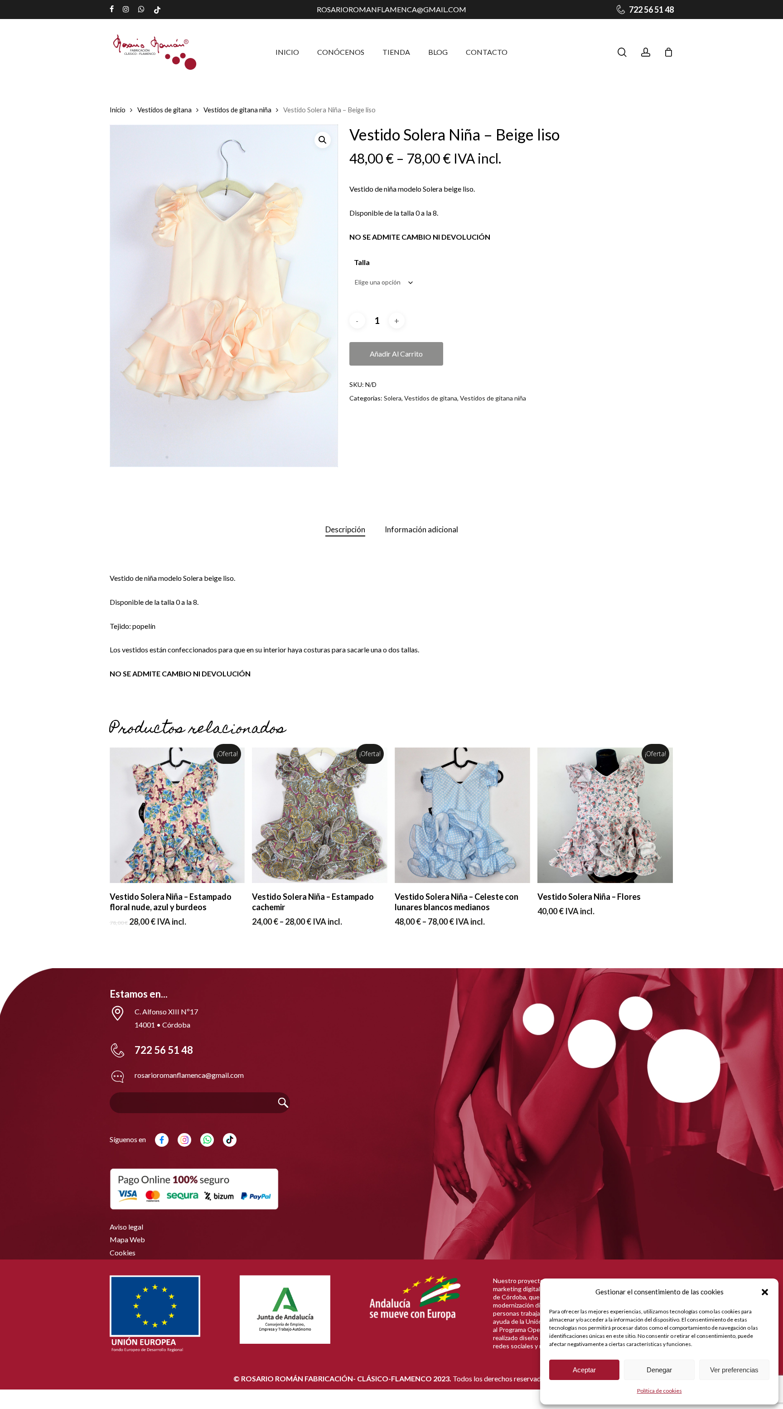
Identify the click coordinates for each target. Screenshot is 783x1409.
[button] (764, 1292)
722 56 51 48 (164, 1050)
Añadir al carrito (396, 353)
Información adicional (421, 529)
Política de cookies (659, 1390)
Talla (362, 262)
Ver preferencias (734, 1370)
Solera (392, 398)
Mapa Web (127, 1239)
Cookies (122, 1252)
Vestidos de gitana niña (237, 110)
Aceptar (584, 1370)
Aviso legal (126, 1226)
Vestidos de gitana (164, 110)
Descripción (345, 529)
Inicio (118, 110)
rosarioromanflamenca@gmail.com (391, 9)
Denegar (659, 1370)
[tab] (345, 529)
